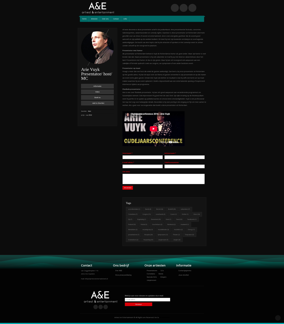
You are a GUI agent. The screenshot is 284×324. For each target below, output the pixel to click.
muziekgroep (148, 229)
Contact (116, 19)
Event (168, 219)
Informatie (97, 86)
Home (84, 19)
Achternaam (170, 153)
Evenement (156, 219)
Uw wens (126, 171)
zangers (176, 240)
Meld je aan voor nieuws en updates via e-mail (144, 296)
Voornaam (127, 153)
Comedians (132, 214)
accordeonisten (134, 209)
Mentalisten (132, 229)
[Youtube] (184, 8)
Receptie (148, 235)
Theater (176, 235)
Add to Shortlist (98, 103)
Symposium (163, 235)
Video (97, 92)
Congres (147, 214)
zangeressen (163, 240)
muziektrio (178, 229)
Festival (132, 224)
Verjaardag (148, 240)
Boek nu (97, 97)
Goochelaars (157, 224)
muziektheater (163, 229)
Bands (148, 209)
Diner (197, 214)
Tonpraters (189, 235)
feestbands (191, 219)
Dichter (185, 214)
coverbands (160, 214)
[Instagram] (192, 8)
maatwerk (185, 224)
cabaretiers (185, 209)
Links (125, 19)
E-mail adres (128, 162)
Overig (191, 229)
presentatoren (133, 235)
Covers (173, 214)
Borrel (159, 209)
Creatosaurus (164, 317)
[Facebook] (175, 8)
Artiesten (94, 19)
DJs (130, 219)
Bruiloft (172, 209)
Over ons (105, 19)
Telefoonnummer (171, 162)
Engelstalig (141, 219)
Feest (179, 219)
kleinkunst (171, 224)
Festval (144, 224)
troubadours (133, 240)
